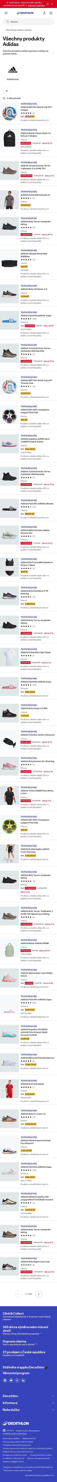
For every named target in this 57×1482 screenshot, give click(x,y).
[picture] (9, 111)
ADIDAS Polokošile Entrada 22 (35, 195)
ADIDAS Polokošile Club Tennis (36, 652)
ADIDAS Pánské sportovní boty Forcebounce (36, 1141)
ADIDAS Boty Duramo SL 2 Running (37, 761)
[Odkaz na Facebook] (5, 1380)
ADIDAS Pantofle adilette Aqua (36, 315)
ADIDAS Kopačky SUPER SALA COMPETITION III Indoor (35, 440)
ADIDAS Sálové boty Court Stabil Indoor (37, 974)
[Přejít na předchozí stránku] (18, 1294)
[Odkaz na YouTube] (11, 1380)
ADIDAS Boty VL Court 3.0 (33, 1114)
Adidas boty (13, 79)
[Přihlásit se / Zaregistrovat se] (44, 13)
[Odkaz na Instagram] (17, 1380)
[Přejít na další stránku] (38, 1294)
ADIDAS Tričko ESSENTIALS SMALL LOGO (37, 792)
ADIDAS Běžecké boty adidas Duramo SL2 (35, 531)
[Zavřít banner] (52, 4)
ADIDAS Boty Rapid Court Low (35, 1261)
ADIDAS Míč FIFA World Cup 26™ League (37, 108)
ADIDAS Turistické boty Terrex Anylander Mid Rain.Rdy (36, 349)
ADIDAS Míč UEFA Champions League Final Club (35, 411)
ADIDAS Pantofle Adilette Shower (37, 503)
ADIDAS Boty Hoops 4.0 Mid (34, 708)
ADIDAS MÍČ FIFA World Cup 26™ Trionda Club (37, 381)
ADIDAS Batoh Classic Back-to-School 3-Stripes (36, 134)
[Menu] (6, 13)
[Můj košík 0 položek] (51, 13)
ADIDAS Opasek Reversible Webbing (34, 255)
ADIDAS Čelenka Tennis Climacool (37, 735)
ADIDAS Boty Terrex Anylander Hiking (36, 222)
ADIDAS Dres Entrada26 (32, 1084)
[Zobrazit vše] (4, 30)
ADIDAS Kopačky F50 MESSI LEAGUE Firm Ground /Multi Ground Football (34, 1032)
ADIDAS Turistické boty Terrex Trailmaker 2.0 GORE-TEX (36, 167)
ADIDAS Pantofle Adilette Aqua (36, 999)
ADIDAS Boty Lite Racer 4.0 (34, 289)
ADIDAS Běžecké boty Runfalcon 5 (37, 1058)
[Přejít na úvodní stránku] (25, 13)
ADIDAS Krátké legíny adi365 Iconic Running (35, 850)
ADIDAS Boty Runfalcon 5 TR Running (35, 592)
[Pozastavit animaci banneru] (47, 4)
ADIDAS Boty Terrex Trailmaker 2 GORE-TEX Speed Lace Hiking (37, 912)
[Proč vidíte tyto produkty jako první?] (4, 98)
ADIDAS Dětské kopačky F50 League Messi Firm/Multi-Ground (37, 1198)
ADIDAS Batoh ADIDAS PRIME (35, 943)
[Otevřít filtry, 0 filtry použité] (7, 91)
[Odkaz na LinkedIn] (23, 1380)
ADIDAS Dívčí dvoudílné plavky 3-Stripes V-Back (37, 563)
